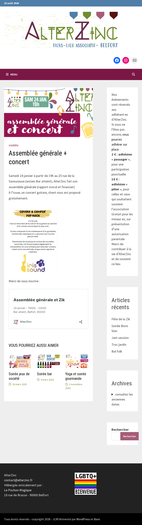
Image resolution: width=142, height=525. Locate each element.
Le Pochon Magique (17, 490)
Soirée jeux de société (19, 376)
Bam (97, 519)
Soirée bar (44, 374)
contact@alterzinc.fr (18, 480)
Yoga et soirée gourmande (75, 376)
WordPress (83, 519)
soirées (13, 145)
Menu (14, 74)
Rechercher (120, 429)
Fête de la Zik (120, 319)
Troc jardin (118, 344)
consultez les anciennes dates (122, 399)
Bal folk (116, 351)
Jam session (120, 338)
